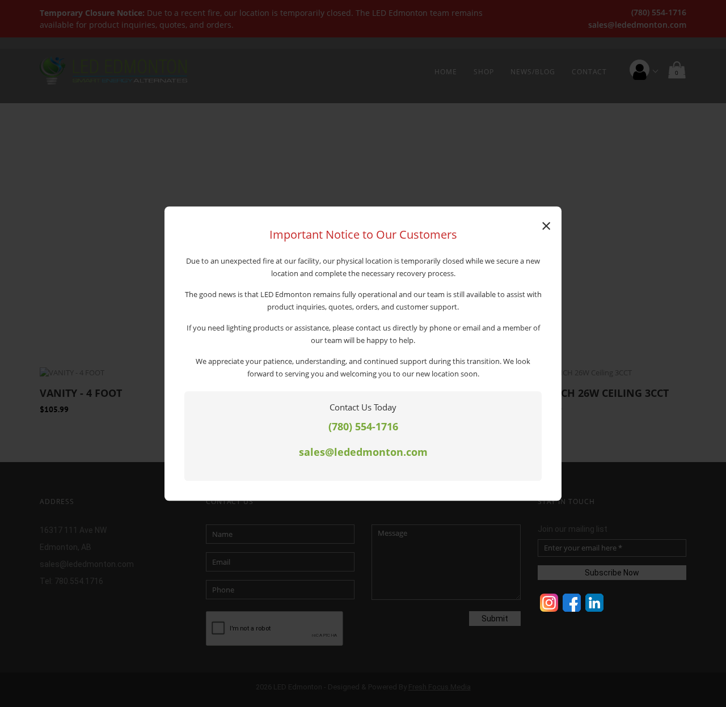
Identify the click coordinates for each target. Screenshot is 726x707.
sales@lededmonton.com (363, 452)
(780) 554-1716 (363, 426)
